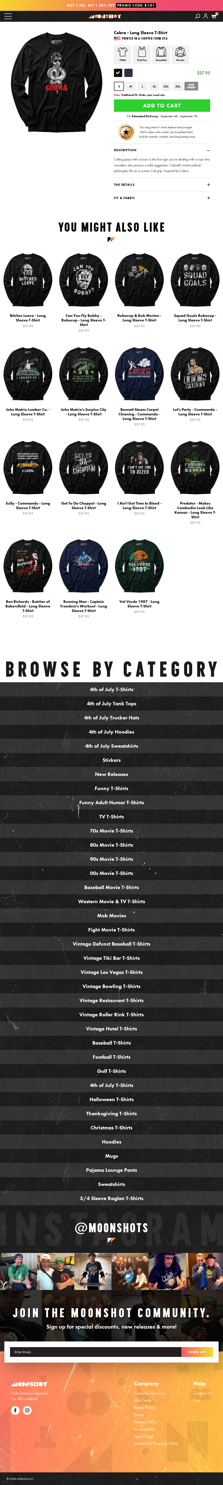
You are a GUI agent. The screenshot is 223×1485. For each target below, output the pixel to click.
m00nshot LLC (25, 1479)
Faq (197, 1400)
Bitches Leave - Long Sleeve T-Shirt (28, 320)
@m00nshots (112, 1228)
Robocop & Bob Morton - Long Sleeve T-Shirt (139, 320)
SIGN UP (197, 1352)
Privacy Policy (145, 1422)
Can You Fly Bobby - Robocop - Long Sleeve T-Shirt (83, 323)
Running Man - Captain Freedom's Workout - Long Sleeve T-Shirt (83, 609)
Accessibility (144, 1429)
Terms (139, 1414)
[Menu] (8, 16)
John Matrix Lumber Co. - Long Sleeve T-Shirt (28, 414)
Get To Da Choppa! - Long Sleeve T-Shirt (83, 508)
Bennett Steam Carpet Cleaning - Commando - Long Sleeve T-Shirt (139, 416)
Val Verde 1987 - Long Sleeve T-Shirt (139, 606)
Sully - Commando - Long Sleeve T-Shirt (28, 508)
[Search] (197, 16)
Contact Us (203, 1393)
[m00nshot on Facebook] (15, 1410)
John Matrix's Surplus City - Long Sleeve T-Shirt (83, 414)
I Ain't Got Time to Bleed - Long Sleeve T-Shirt (139, 508)
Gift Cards (143, 1400)
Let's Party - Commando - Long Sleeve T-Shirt (195, 414)
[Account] (205, 19)
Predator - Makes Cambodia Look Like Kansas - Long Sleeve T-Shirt (195, 513)
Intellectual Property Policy (156, 1443)
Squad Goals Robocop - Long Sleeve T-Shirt (195, 320)
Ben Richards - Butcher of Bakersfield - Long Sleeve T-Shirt (27, 609)
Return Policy (144, 1407)
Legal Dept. (144, 1436)
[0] (213, 16)
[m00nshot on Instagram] (18, 1271)
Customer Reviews (149, 1393)
